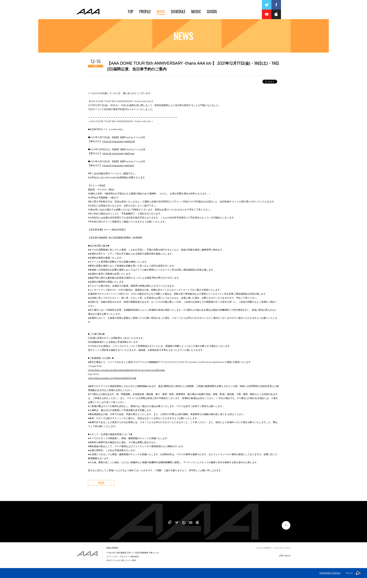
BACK (101, 483)
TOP (130, 11)
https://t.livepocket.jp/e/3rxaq (118, 153)
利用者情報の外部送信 (329, 573)
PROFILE (145, 11)
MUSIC (196, 11)
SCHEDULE (178, 11)
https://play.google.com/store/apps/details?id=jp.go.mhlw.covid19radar (126, 370)
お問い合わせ (285, 555)
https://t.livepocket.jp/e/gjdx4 (118, 165)
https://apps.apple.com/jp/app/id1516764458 (112, 378)
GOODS (212, 11)
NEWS (161, 11)
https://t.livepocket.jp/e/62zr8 (118, 141)
